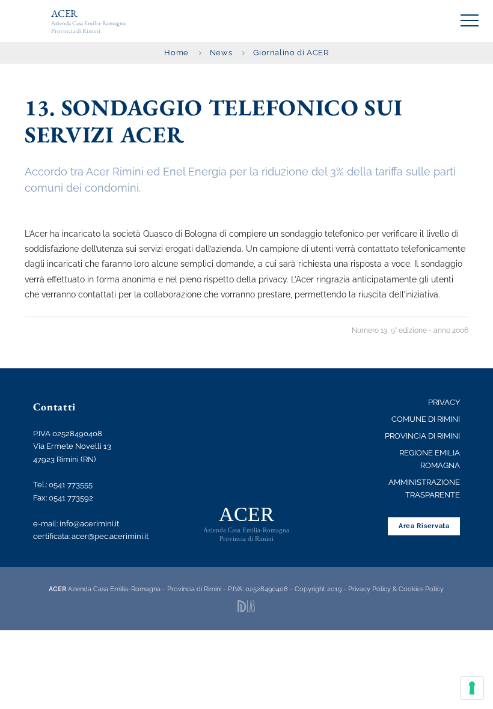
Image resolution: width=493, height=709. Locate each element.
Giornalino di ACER (290, 52)
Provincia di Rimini (422, 435)
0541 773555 (71, 484)
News (221, 52)
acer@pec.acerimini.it (110, 536)
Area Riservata (424, 526)
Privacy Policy (369, 589)
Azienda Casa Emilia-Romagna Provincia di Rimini (88, 20)
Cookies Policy (421, 589)
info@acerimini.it (89, 523)
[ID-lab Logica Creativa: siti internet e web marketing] (246, 606)
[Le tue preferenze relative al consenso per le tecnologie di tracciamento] (472, 688)
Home (176, 52)
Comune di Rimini (425, 419)
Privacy (444, 402)
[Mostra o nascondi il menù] (470, 20)
